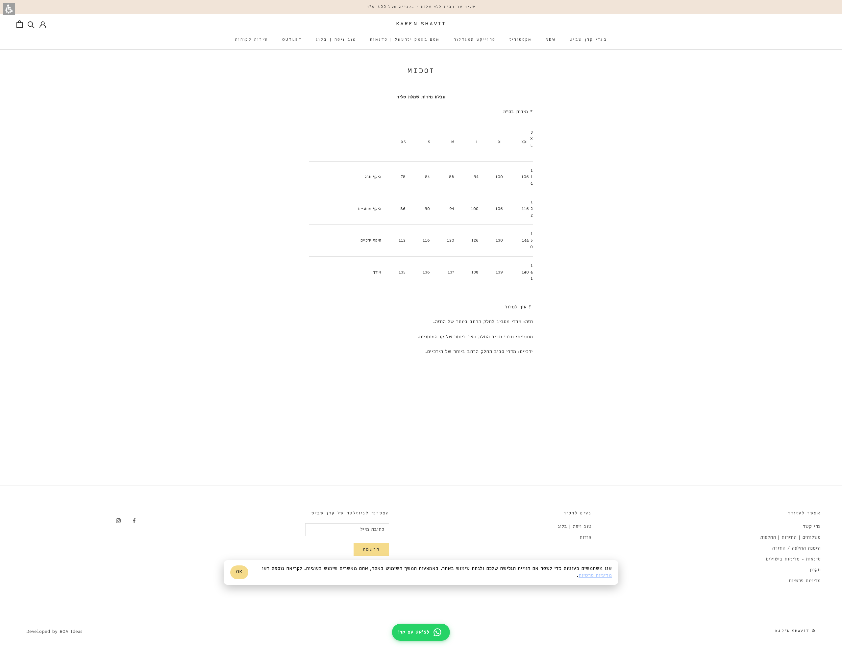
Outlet (292, 39)
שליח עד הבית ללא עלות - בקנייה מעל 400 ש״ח (421, 7)
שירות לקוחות (251, 39)
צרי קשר (812, 527)
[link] (134, 520)
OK (239, 572)
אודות (585, 537)
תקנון (815, 570)
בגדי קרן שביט (588, 39)
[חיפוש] (31, 24)
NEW (551, 39)
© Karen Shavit (795, 631)
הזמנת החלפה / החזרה (796, 548)
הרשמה (371, 549)
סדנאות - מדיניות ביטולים (793, 559)
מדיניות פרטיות (805, 581)
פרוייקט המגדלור (475, 39)
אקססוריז (520, 39)
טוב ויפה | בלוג (336, 39)
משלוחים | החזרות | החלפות (790, 537)
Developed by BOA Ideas (54, 632)
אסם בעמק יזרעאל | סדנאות (405, 39)
